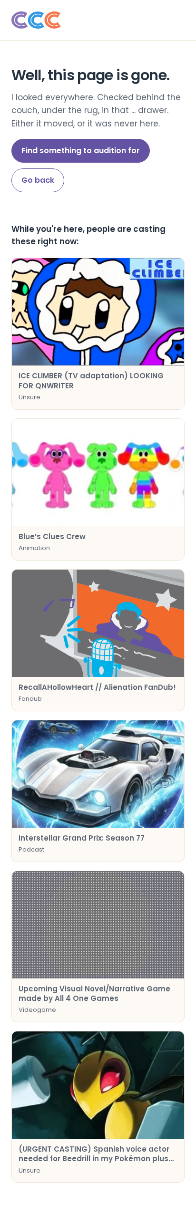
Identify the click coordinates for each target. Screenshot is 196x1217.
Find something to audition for (80, 150)
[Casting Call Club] (98, 20)
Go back (37, 180)
